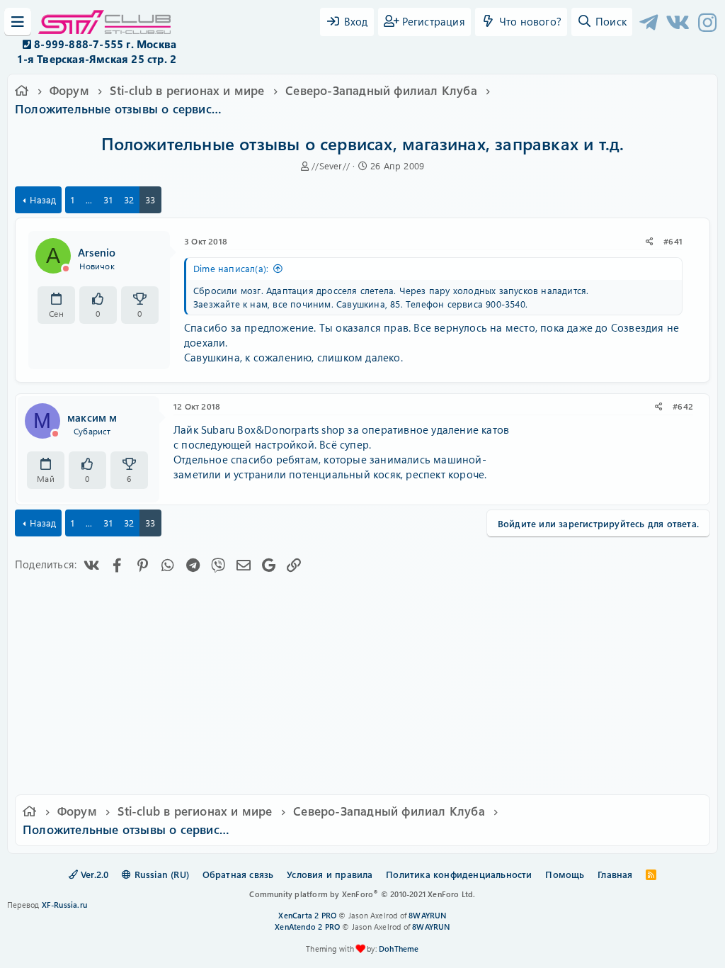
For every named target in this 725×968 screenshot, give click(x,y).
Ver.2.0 (93, 874)
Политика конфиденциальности (459, 874)
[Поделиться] (649, 241)
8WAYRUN (427, 915)
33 (150, 199)
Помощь (564, 874)
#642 (683, 406)
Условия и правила (329, 874)
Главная (615, 874)
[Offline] (66, 269)
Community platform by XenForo (362, 894)
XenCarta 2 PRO (307, 915)
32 (129, 199)
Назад (43, 199)
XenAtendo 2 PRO (307, 926)
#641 (673, 241)
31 (107, 199)
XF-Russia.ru (64, 904)
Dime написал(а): (230, 268)
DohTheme (399, 948)
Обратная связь (238, 874)
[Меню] (17, 22)
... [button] (89, 199)
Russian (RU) (160, 874)
